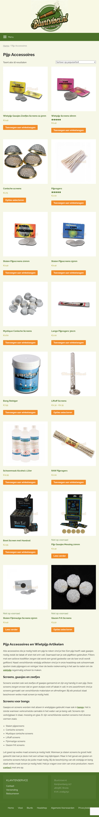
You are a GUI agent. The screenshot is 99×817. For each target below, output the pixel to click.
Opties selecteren (14, 200)
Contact (10, 786)
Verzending (12, 790)
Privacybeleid (84, 808)
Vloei (20, 808)
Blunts (30, 808)
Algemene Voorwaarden (62, 808)
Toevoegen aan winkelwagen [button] (20, 127)
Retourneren (12, 793)
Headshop (42, 808)
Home (6, 46)
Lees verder (59, 556)
